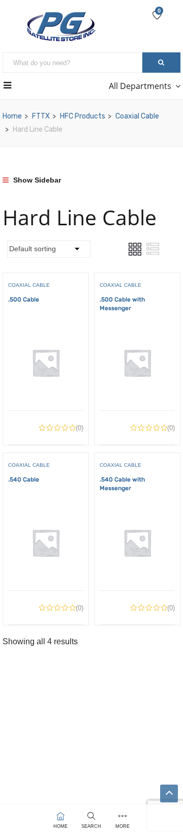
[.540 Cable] (45, 512)
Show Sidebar (36, 180)
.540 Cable (23, 479)
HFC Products (82, 116)
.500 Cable (23, 299)
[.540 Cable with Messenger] (137, 512)
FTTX (41, 116)
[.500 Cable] (45, 332)
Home (12, 116)
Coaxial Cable (137, 116)
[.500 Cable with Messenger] (137, 332)
